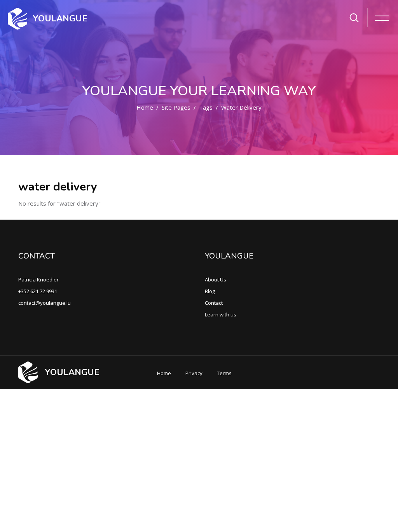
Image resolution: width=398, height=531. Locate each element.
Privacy (193, 373)
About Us (215, 279)
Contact (214, 302)
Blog (210, 291)
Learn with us (220, 314)
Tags (206, 107)
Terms (224, 373)
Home (144, 107)
